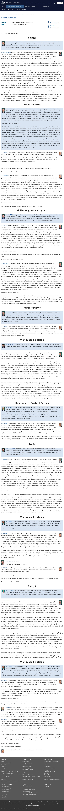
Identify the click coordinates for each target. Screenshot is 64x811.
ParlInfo (44, 3)
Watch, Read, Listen (27, 763)
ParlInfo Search (5, 789)
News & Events (46, 6)
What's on (46, 773)
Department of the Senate (29, 788)
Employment (4, 792)
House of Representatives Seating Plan (10, 781)
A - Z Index (4, 794)
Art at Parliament (48, 776)
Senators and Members (31, 6)
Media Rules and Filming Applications (52, 779)
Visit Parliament (21, 9)
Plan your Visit (47, 778)
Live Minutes (4, 778)
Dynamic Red (4, 764)
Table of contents (9, 18)
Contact (39, 3)
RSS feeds (4, 797)
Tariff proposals (26, 778)
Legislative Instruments (27, 779)
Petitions (46, 764)
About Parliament (7, 9)
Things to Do (47, 774)
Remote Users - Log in (7, 788)
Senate (3, 761)
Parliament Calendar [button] (31, 3)
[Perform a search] (61, 3)
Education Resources (27, 766)
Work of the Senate (5, 763)
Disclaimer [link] (28, 809)
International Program (27, 769)
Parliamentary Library (27, 768)
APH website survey (6, 791)
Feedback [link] (35, 809)
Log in (54, 3)
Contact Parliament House (50, 768)
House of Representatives (7, 773)
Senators (3, 766)
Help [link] (40, 809)
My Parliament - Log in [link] (7, 786)
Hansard (22, 14)
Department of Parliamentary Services (31, 793)
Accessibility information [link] (6, 809)
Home (3, 6)
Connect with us (47, 766)
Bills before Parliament (27, 774)
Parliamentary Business (14, 6)
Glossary (4, 796)
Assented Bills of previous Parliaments (31, 776)
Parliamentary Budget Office (29, 794)
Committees (46, 786)
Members (3, 779)
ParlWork (49, 3)
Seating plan (4, 768)
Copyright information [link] (19, 809)
